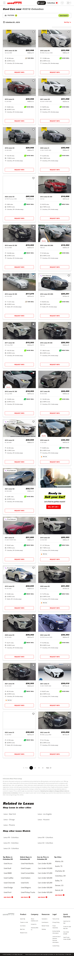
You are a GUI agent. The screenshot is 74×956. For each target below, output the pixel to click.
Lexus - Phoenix (9, 825)
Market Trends (45, 925)
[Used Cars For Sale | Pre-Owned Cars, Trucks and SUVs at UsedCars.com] (14, 3)
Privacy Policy (56, 922)
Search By (22, 919)
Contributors (45, 922)
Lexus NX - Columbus (45, 837)
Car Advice (22, 925)
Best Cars (22, 929)
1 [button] (31, 768)
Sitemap (44, 929)
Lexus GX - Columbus (45, 843)
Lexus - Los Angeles (45, 814)
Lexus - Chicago (9, 819)
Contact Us (33, 924)
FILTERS (12, 15)
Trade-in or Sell (24, 922)
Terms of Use (56, 919)
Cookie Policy (56, 945)
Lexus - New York (10, 814)
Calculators (44, 919)
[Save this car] (33, 32)
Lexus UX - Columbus (11, 848)
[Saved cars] (62, 3)
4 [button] (42, 768)
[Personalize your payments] (33, 52)
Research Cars (23, 932)
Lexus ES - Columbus (11, 843)
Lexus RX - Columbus (11, 837)
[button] (49, 769)
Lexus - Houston (44, 819)
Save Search (64, 15)
